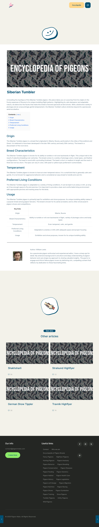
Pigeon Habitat (48, 475)
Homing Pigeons (48, 460)
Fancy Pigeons (48, 457)
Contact (46, 449)
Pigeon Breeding (63, 464)
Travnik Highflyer (62, 404)
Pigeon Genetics (62, 472)
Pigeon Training (48, 494)
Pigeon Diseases (66, 468)
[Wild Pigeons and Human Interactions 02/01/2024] (1, 519)
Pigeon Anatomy (63, 460)
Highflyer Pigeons (62, 457)
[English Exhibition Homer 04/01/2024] (97, 519)
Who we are (56, 449)
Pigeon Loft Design (49, 483)
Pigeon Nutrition (48, 487)
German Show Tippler (20, 404)
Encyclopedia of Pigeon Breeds (54, 453)
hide (18, 114)
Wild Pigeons (47, 502)
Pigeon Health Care (63, 475)
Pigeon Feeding (48, 472)
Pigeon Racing (62, 487)
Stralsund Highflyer (63, 368)
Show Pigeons (62, 494)
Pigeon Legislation (62, 479)
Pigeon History (48, 479)
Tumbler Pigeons (49, 498)
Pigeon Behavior (49, 464)
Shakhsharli (14, 368)
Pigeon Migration (65, 483)
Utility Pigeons (63, 498)
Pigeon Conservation (50, 468)
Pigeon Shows (48, 490)
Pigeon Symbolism (62, 490)
